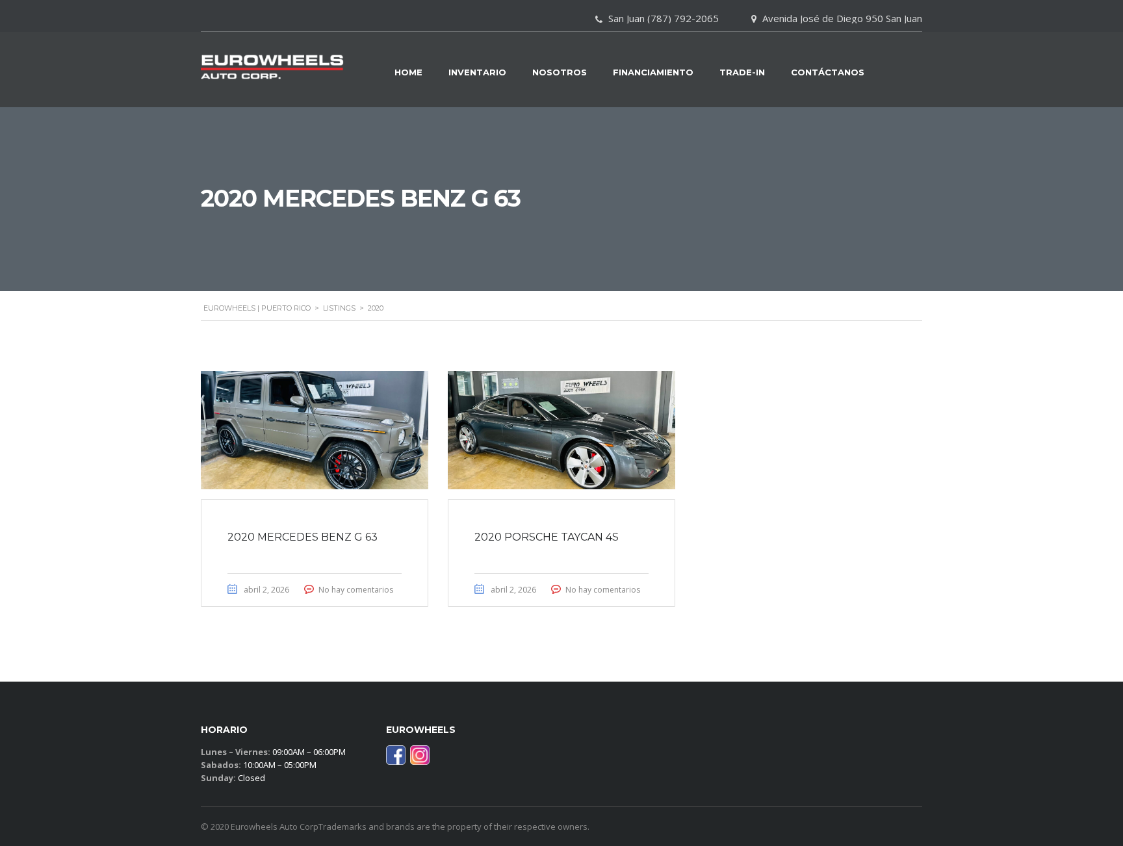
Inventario (477, 72)
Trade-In (742, 72)
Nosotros (559, 72)
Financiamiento (653, 72)
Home (408, 72)
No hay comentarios (355, 589)
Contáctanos (827, 72)
